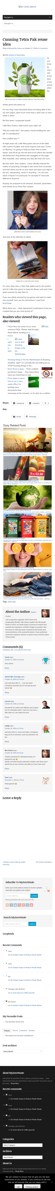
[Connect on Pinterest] (19, 905)
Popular (7, 1031)
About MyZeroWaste (13, 1072)
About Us (7, 1163)
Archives (31, 1030)
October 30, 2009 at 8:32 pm (14, 753)
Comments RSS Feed (23, 650)
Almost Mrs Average (13, 677)
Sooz (7, 777)
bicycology (7, 303)
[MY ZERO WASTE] (27, 7)
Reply (7, 668)
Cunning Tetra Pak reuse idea (25, 42)
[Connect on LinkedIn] (27, 905)
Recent (15, 1030)
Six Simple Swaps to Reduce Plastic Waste (26, 955)
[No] (51, 1182)
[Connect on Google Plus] (23, 905)
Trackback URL (8, 650)
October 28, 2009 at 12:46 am (14, 679)
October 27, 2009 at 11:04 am (14, 659)
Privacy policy (32, 1187)
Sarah (7, 657)
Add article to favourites (15, 55)
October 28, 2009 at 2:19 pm (14, 728)
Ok (18, 1187)
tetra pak (12, 602)
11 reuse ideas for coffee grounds (22, 993)
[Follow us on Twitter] (15, 905)
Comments (23, 1030)
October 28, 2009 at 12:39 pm (14, 704)
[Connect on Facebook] (11, 905)
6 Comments (43, 48)
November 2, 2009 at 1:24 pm (14, 780)
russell (7, 701)
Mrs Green (18, 48)
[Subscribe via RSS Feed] (7, 905)
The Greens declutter (43, 862)
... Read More (14, 1083)
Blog (10, 48)
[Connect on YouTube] (31, 905)
